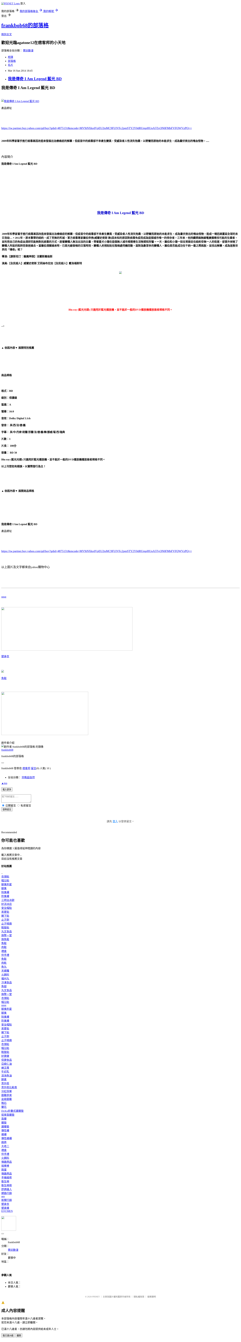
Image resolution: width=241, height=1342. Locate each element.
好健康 (5, 1056)
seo (3, 1196)
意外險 (5, 1083)
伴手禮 (5, 955)
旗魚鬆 (5, 939)
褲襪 (4, 1134)
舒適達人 (6, 1189)
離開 (19, 1335)
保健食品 (6, 1060)
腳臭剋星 (6, 884)
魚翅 (4, 986)
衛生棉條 (6, 1185)
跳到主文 (6, 34)
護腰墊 (5, 1126)
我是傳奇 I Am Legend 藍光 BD (35, 79)
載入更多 (7, 789)
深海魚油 (6, 1075)
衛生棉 (5, 1181)
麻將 (4, 1142)
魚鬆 (4, 678)
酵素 (4, 1079)
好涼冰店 (6, 904)
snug (3, 596)
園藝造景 (6, 1095)
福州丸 (5, 978)
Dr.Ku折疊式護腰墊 (12, 1111)
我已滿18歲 (8, 1335)
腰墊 (4, 1122)
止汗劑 (5, 919)
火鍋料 (5, 974)
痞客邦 (26, 768)
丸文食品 (6, 931)
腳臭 (4, 888)
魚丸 (4, 966)
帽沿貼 (5, 880)
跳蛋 (4, 1169)
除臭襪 (5, 892)
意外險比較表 (9, 1087)
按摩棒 (5, 1165)
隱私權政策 (139, 1296)
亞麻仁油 (6, 1063)
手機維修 (6, 1177)
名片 (10, 65)
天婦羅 (5, 970)
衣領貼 (5, 876)
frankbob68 (7, 749)
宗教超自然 (28, 777)
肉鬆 (4, 947)
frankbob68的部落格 (25, 25)
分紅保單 (6, 1091)
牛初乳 (5, 1071)
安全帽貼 (6, 908)
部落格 (12, 61)
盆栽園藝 (6, 1099)
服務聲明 (151, 1296)
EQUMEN (7, 1211)
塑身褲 (5, 1208)
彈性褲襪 (6, 1138)
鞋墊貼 (5, 927)
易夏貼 (5, 912)
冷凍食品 (6, 982)
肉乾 (4, 962)
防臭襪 (5, 896)
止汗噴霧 (6, 923)
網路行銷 (6, 1193)
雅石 (4, 1103)
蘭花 (4, 1107)
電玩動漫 (28, 50)
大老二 (5, 1146)
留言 (33, 768)
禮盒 (4, 951)
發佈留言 (7, 809)
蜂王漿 (5, 1067)
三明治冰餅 (7, 900)
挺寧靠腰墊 (7, 1114)
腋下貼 (5, 915)
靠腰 (4, 1118)
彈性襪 (5, 1130)
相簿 (10, 57)
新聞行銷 (6, 1200)
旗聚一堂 (6, 935)
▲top (4, 783)
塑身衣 (5, 656)
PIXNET (96, 1296)
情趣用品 (6, 1161)
